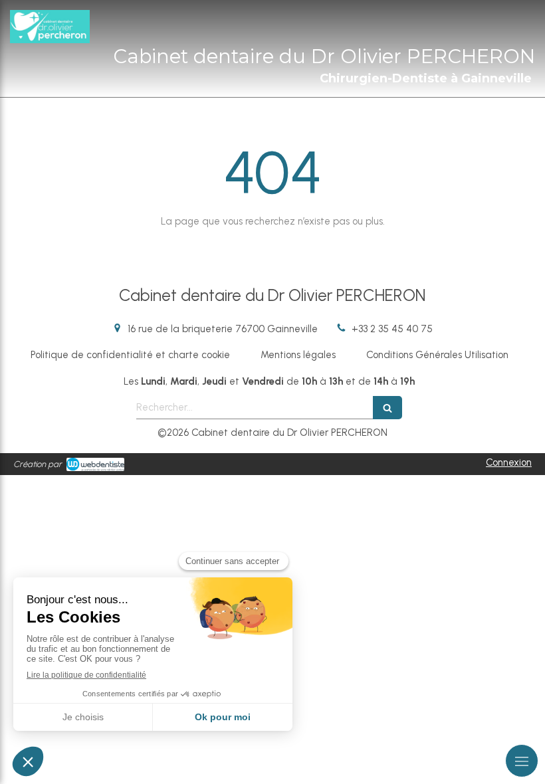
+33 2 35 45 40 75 (392, 329)
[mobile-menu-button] (521, 760)
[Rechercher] (387, 407)
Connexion (509, 462)
